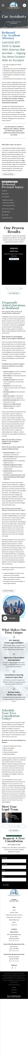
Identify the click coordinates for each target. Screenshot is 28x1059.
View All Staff (13, 830)
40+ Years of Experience (9, 64)
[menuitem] (14, 190)
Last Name (4, 864)
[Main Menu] (3, 5)
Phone (3, 870)
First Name (4, 858)
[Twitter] (15, 968)
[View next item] (20, 288)
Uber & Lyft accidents (8, 748)
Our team (7, 329)
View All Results (13, 293)
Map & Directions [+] (14, 940)
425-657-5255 (14, 901)
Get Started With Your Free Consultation (13, 22)
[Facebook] (12, 968)
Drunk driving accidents (9, 754)
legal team (4, 108)
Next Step (5, 885)
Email (3, 876)
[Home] (13, 5)
